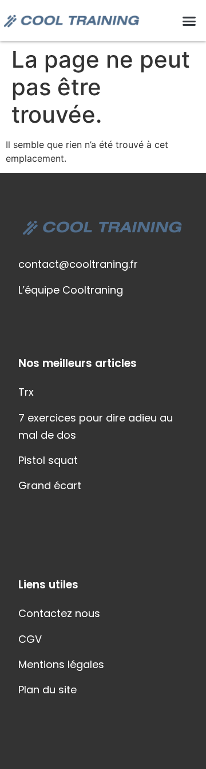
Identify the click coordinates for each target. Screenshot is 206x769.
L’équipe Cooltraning (70, 290)
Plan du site (47, 689)
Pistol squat (48, 460)
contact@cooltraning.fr (78, 264)
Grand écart (49, 485)
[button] (189, 21)
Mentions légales (61, 664)
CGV (30, 639)
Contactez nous (59, 613)
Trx (26, 392)
